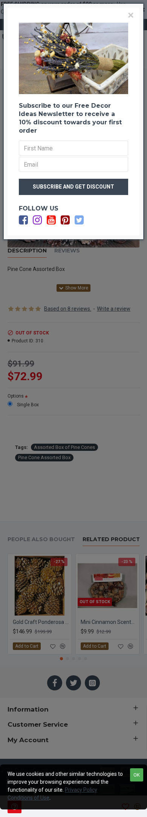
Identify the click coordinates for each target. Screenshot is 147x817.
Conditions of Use (28, 798)
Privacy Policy (81, 790)
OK (136, 775)
